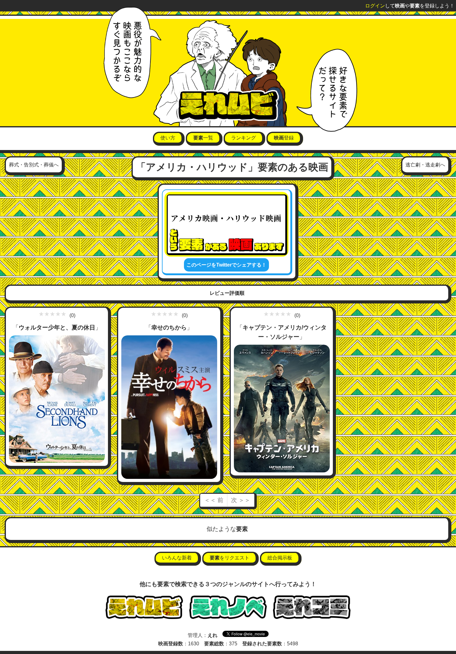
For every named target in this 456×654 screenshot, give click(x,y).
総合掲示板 (279, 557)
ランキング (243, 137)
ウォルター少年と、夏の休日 (57, 327)
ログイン (375, 5)
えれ (212, 635)
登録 (284, 137)
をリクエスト (229, 557)
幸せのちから (169, 327)
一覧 (203, 137)
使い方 (167, 137)
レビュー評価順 (227, 293)
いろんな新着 (177, 557)
